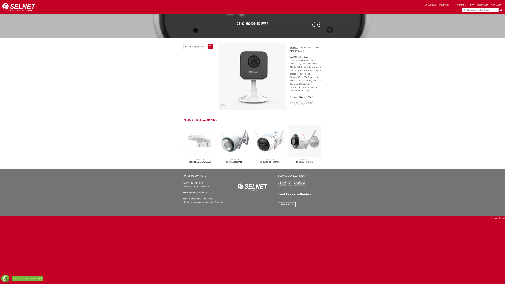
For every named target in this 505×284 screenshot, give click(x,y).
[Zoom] (222, 106)
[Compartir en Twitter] (297, 103)
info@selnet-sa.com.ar (196, 192)
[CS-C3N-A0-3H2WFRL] (234, 141)
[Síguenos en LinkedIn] (299, 183)
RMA (472, 5)
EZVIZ (310, 97)
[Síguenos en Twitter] (295, 183)
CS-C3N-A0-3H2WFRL (235, 162)
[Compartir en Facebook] (292, 103)
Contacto (496, 5)
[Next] (321, 147)
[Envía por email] (302, 103)
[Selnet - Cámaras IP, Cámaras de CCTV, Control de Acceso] (19, 7)
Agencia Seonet (498, 218)
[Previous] (184, 147)
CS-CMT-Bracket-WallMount (199, 162)
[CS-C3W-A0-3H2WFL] (305, 141)
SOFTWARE (460, 5)
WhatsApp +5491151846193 (197, 186)
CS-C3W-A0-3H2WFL (304, 162)
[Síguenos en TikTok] (290, 183)
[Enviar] (501, 10)
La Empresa (430, 5)
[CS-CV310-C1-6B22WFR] (269, 141)
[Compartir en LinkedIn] (311, 103)
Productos (445, 5)
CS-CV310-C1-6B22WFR (270, 162)
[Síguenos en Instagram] (285, 183)
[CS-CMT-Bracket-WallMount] (199, 141)
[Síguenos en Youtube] (304, 183)
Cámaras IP (303, 97)
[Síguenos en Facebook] (280, 183)
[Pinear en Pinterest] (306, 103)
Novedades (483, 5)
